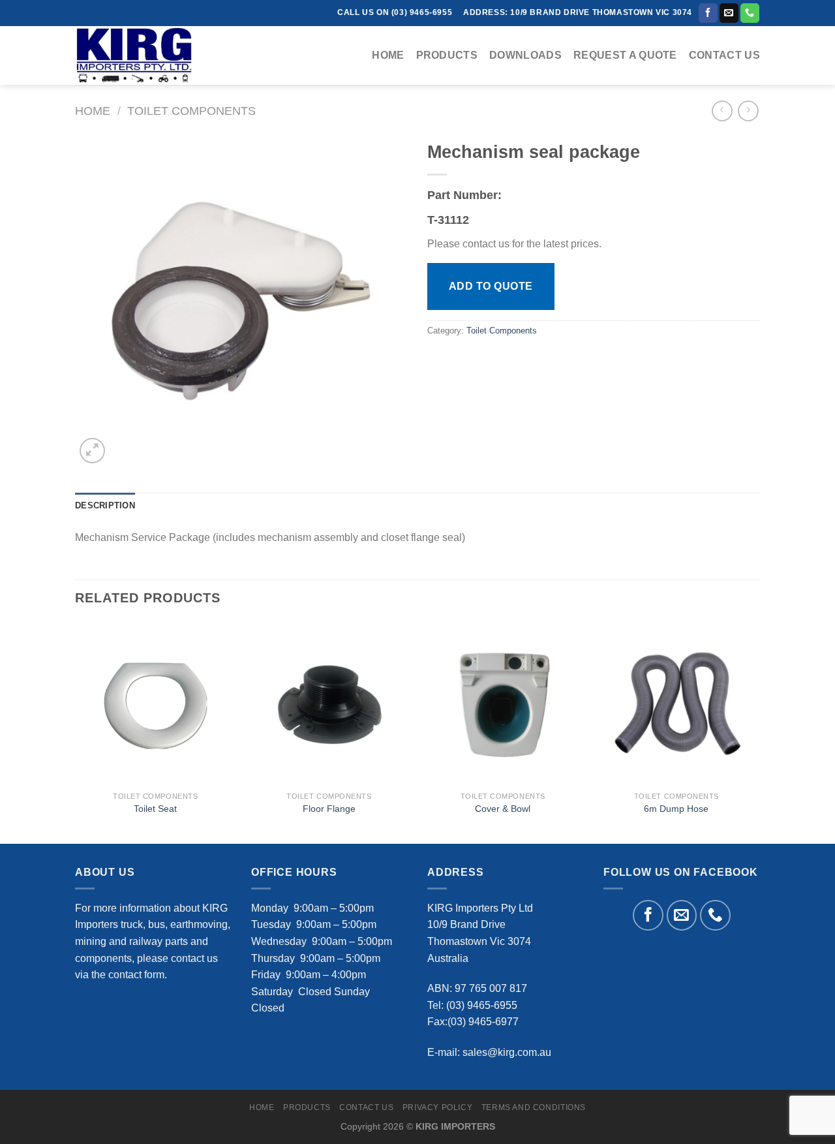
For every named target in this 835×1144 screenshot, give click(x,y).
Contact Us (724, 55)
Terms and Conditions (533, 1107)
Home (388, 55)
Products (447, 55)
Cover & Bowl (502, 808)
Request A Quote (625, 55)
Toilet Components (191, 110)
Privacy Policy (437, 1107)
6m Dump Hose (676, 808)
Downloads (525, 55)
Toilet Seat (155, 808)
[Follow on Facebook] (708, 13)
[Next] (756, 732)
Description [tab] (105, 505)
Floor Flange (329, 808)
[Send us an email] (729, 13)
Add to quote (491, 286)
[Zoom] (92, 450)
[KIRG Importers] (140, 55)
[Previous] (75, 732)
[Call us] (749, 13)
